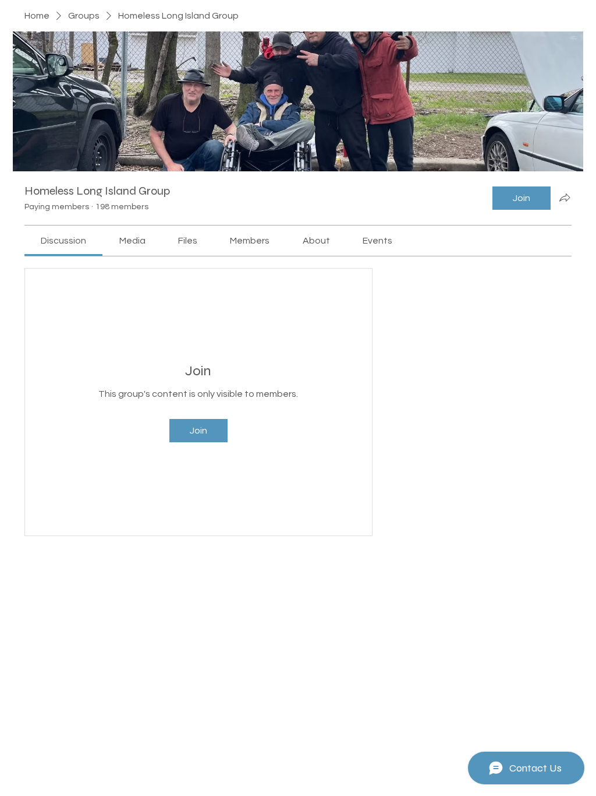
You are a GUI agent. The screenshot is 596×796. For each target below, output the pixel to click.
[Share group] (565, 198)
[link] (63, 240)
